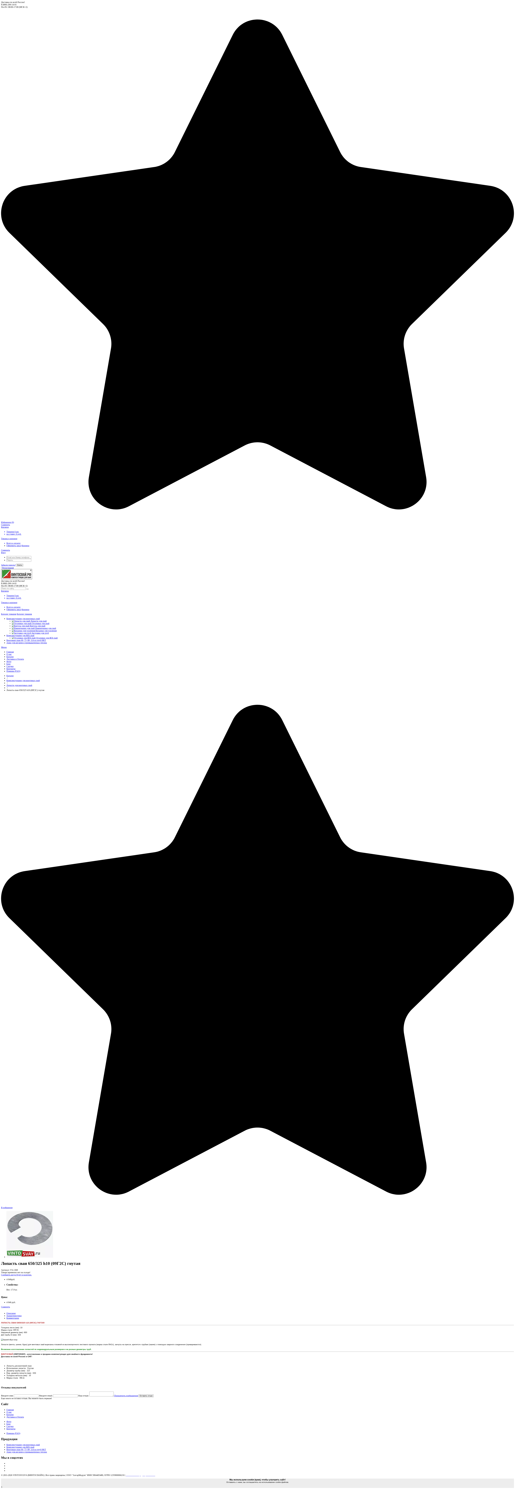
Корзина (25, 545)
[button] (4, 647)
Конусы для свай (37, 626)
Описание (11, 1313)
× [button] (1, 1487)
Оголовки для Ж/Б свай (47, 638)
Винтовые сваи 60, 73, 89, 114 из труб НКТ (26, 640)
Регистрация (8, 568)
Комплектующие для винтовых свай (23, 618)
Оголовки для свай (40, 623)
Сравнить (5, 1307)
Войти (19, 565)
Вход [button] (3, 552)
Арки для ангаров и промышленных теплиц (26, 643)
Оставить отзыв (146, 1396)
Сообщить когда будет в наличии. (16, 1275)
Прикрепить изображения (126, 1396)
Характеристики (14, 1316)
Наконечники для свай (45, 628)
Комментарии (12, 1318)
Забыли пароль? (8, 565)
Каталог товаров (8, 614)
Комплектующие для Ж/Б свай (20, 635)
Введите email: (45, 1396)
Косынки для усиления (46, 631)
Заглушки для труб (40, 633)
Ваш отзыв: (83, 1396)
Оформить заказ (13, 545)
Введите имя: (7, 1396)
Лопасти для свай (39, 621)
